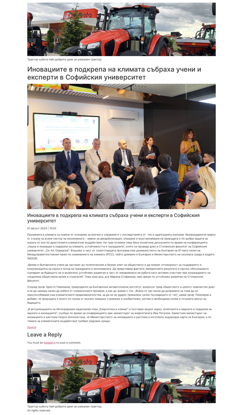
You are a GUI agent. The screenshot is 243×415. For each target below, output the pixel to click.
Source (31, 327)
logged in (50, 342)
